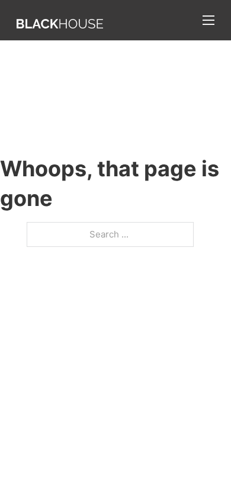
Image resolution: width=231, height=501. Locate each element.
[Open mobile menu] (208, 20)
